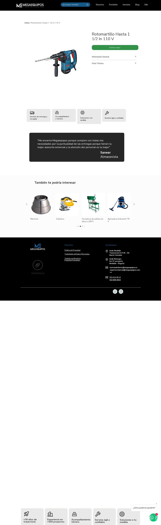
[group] (80, 208)
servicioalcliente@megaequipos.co (123, 267)
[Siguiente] (134, 204)
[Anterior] (26, 204)
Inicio (27, 23)
